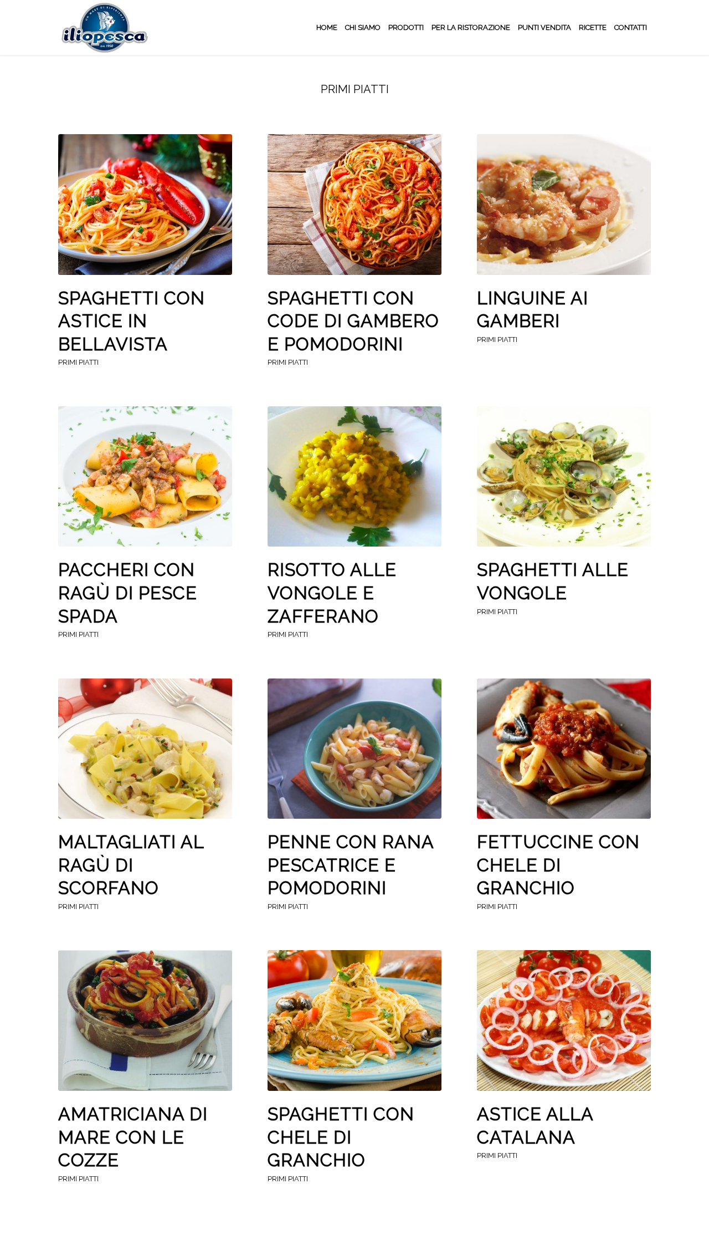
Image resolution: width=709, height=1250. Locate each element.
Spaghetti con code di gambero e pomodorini (353, 321)
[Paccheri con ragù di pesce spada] (145, 476)
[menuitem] (326, 27)
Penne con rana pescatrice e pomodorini (351, 864)
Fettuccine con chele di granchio (558, 864)
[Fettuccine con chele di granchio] (564, 748)
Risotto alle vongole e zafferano (332, 592)
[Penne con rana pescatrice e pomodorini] (354, 748)
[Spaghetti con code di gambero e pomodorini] (354, 204)
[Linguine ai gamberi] (564, 204)
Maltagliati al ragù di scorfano (131, 864)
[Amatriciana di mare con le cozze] (145, 1020)
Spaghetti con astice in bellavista (131, 321)
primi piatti (78, 362)
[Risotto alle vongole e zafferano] (354, 476)
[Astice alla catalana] (564, 1020)
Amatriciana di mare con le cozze (133, 1137)
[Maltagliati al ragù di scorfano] (145, 748)
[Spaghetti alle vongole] (564, 476)
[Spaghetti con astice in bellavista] (145, 204)
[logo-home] (104, 27)
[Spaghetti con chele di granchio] (354, 1020)
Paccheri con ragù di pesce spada (127, 592)
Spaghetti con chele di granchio (341, 1137)
